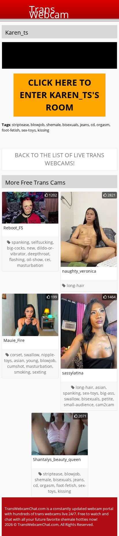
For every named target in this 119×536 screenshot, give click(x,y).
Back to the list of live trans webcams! (59, 159)
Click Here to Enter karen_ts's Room (59, 94)
